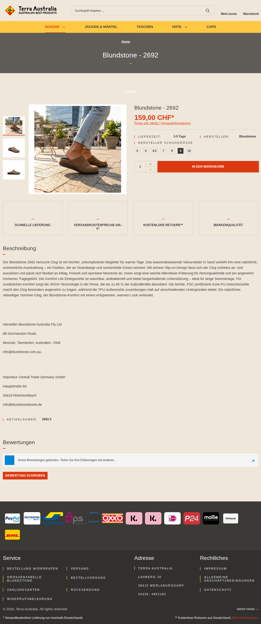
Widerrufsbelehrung (30, 599)
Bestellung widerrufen (32, 568)
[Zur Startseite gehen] (31, 10)
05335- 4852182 (152, 594)
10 (189, 150)
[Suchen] (208, 10)
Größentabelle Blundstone (24, 579)
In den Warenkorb (208, 166)
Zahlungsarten (23, 589)
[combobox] (136, 10)
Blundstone (247, 136)
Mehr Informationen (245, 617)
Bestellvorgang (88, 577)
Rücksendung (85, 589)
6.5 (154, 150)
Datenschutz (218, 589)
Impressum (215, 568)
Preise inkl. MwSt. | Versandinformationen (162, 123)
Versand (80, 568)
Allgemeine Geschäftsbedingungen (229, 579)
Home (126, 41)
